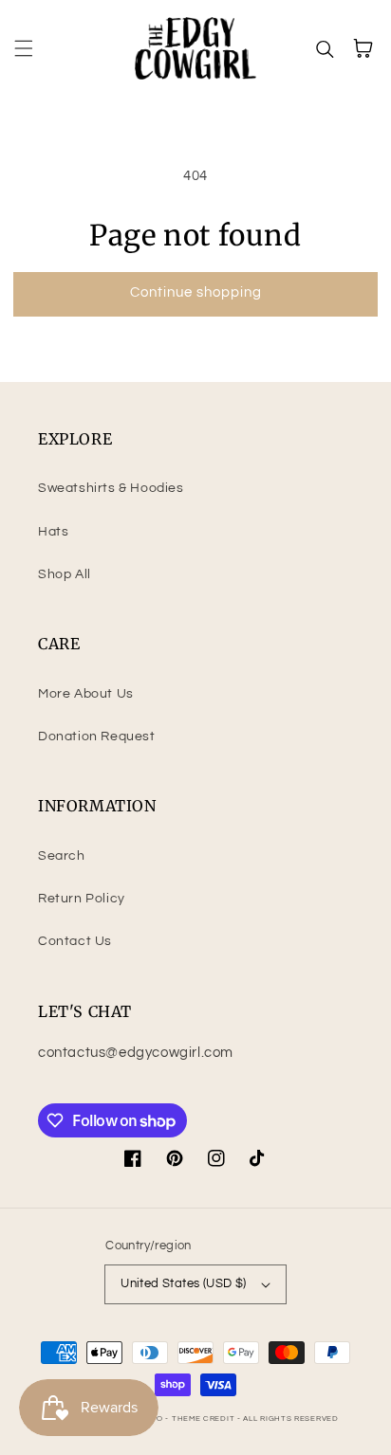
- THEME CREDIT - (204, 1418)
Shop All (64, 574)
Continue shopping (196, 292)
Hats (53, 531)
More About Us (86, 693)
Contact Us (75, 941)
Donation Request (97, 736)
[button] (24, 48)
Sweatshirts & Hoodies (111, 488)
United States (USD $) (183, 1283)
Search (61, 856)
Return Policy (81, 898)
